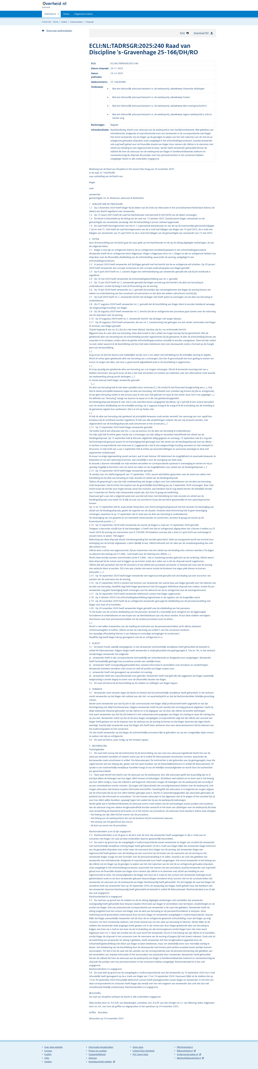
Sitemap (93, 1058)
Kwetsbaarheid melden (100, 1061)
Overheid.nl (50, 14)
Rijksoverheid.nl (185, 1050)
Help (46, 1058)
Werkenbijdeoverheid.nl (189, 1058)
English (47, 1054)
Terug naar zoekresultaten (59, 30)
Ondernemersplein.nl (187, 1054)
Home (66, 13)
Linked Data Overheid (143, 1050)
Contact (48, 1050)
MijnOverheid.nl (185, 1047)
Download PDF (201, 33)
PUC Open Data (140, 1054)
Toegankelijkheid (97, 1054)
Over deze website (53, 1047)
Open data (138, 1047)
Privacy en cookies (98, 1050)
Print (182, 33)
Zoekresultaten (76, 22)
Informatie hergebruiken (101, 1047)
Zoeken (64, 22)
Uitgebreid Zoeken (83, 13)
